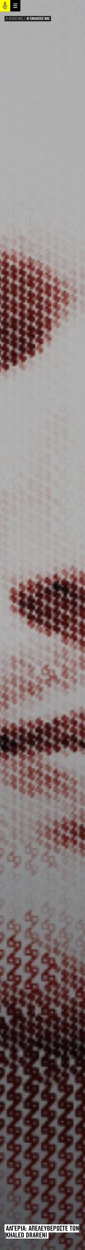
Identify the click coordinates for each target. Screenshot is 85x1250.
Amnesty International (5, 5)
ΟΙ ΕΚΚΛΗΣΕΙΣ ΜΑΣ (38, 18)
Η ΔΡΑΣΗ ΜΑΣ (14, 18)
